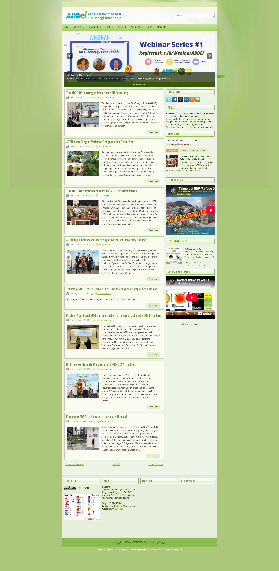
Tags (184, 150)
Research (122, 27)
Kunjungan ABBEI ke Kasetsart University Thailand (96, 416)
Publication (137, 27)
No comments (108, 97)
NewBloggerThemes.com (172, 550)
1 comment (104, 195)
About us (79, 27)
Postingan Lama (155, 464)
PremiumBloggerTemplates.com (149, 550)
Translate (188, 144)
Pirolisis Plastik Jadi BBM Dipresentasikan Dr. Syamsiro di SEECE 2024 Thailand (113, 315)
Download (161, 27)
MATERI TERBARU (138, 542)
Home (66, 27)
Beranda (116, 464)
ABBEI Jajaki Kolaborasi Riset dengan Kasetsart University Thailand (106, 239)
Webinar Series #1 (79, 75)
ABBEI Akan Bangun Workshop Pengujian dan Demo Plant (100, 141)
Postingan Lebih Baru (74, 464)
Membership (95, 27)
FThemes (109, 550)
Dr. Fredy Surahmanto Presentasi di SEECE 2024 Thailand (100, 364)
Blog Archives (198, 150)
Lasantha (132, 550)
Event (109, 27)
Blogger (162, 542)
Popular (172, 150)
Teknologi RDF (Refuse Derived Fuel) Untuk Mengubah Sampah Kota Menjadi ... (113, 289)
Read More (153, 132)
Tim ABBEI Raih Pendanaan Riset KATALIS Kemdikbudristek (101, 190)
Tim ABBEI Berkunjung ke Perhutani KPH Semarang (97, 92)
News (150, 27)
